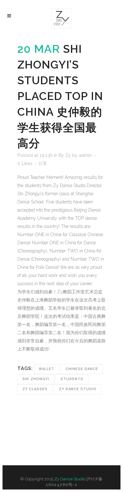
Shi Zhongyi (35, 379)
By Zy (65, 155)
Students (72, 379)
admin (85, 155)
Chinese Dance (82, 369)
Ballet (46, 369)
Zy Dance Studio (78, 389)
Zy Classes (35, 389)
